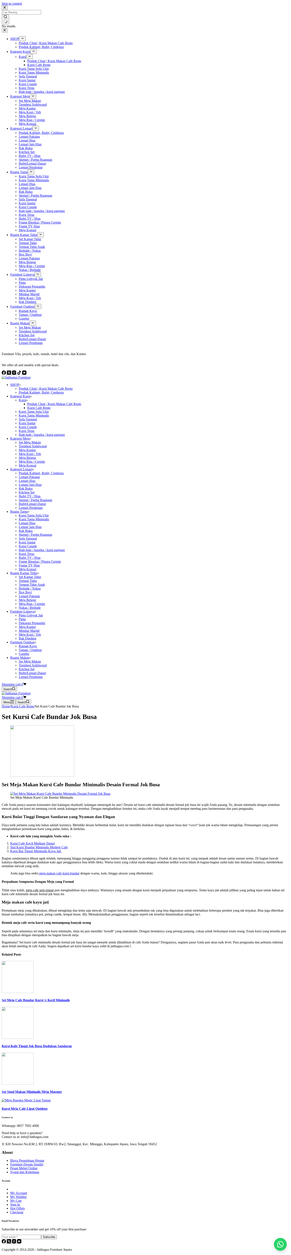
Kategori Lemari (21, 469)
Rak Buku (26, 488)
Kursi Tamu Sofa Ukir (34, 411)
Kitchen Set (27, 492)
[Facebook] (4, 1242)
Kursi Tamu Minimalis (34, 415)
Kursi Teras (26, 431)
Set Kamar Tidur (30, 577)
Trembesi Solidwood (33, 446)
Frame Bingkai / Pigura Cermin (40, 561)
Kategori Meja (20, 438)
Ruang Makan (19, 657)
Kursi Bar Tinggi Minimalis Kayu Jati (36, 851)
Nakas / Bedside (30, 607)
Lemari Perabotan (31, 508)
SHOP (14, 385)
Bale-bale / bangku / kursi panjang (42, 434)
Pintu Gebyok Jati (31, 615)
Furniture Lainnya (22, 611)
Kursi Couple (28, 427)
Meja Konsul (27, 465)
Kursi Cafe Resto (38, 408)
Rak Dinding (27, 638)
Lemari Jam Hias (30, 484)
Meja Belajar (27, 458)
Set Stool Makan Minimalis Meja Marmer (32, 1092)
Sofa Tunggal (28, 419)
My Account (18, 1193)
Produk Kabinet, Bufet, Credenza (41, 392)
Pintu (22, 619)
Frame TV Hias (29, 565)
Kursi (22, 400)
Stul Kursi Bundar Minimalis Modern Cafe (39, 847)
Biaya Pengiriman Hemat (27, 1160)
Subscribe (49, 1237)
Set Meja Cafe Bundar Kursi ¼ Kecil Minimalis (36, 1000)
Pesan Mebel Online (23, 1168)
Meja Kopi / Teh (30, 454)
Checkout (16, 1212)
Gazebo (24, 654)
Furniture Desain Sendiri (26, 1164)
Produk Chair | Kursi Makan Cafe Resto (46, 388)
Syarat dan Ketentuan (24, 1172)
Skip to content (12, 3)
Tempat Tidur (28, 581)
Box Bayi (25, 592)
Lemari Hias (27, 481)
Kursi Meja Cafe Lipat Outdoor (25, 1108)
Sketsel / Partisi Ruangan (35, 500)
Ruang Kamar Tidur (23, 573)
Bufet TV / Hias (29, 496)
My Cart (16, 1200)
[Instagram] (14, 1242)
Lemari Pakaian (29, 477)
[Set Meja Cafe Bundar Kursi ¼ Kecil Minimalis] (18, 992)
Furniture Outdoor (22, 642)
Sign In (15, 1204)
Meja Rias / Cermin (32, 461)
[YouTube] (19, 1242)
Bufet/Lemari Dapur (32, 504)
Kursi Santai (27, 423)
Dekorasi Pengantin (32, 623)
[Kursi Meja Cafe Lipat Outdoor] (26, 1100)
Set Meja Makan (30, 442)
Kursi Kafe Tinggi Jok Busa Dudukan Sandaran (37, 1046)
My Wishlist (18, 1197)
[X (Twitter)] (9, 1242)
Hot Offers (17, 1208)
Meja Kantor (27, 450)
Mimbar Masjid (29, 631)
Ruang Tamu (19, 511)
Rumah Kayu (28, 646)
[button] (280, 1244)
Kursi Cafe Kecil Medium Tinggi (32, 843)
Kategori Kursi (20, 396)
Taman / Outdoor (30, 650)
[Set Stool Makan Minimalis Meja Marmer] (18, 1083)
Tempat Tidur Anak (32, 584)
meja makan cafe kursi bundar (58, 873)
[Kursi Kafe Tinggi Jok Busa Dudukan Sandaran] (18, 1038)
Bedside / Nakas (30, 588)
